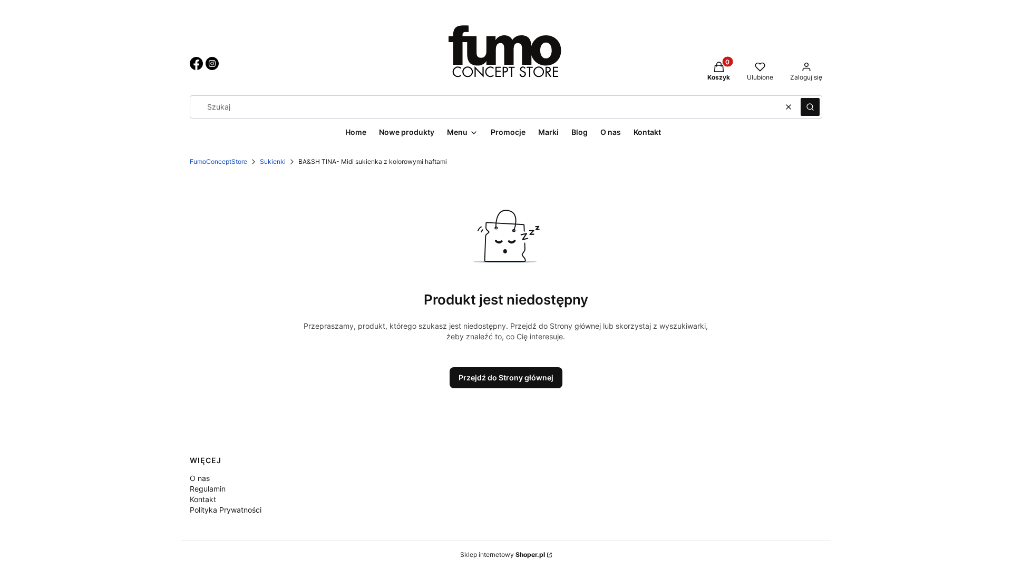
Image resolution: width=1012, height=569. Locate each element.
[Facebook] (196, 67)
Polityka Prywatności (225, 509)
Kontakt (203, 499)
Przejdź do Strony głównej (506, 377)
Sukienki (273, 161)
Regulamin (208, 488)
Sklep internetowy (502, 554)
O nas (200, 478)
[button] (810, 107)
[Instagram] (212, 67)
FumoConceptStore (218, 161)
